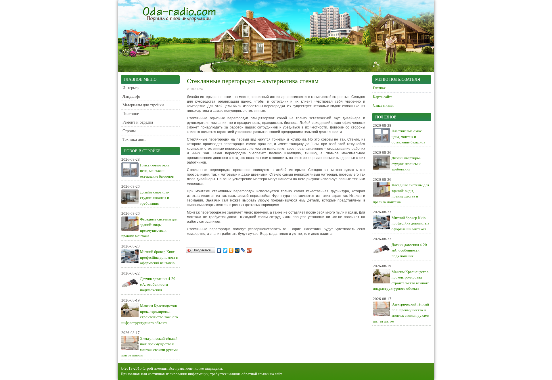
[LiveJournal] (243, 250)
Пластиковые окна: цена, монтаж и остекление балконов (157, 171)
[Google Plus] (249, 250)
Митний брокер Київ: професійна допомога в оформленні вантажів (159, 257)
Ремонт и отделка (137, 122)
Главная (379, 88)
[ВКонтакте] (219, 250)
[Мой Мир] (237, 250)
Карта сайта (382, 97)
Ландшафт (131, 96)
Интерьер (130, 88)
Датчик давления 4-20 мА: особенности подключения (157, 284)
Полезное (130, 114)
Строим (129, 131)
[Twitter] (225, 250)
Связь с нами (383, 105)
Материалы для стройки (143, 105)
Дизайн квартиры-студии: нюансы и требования (154, 198)
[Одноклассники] (231, 250)
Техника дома (134, 139)
